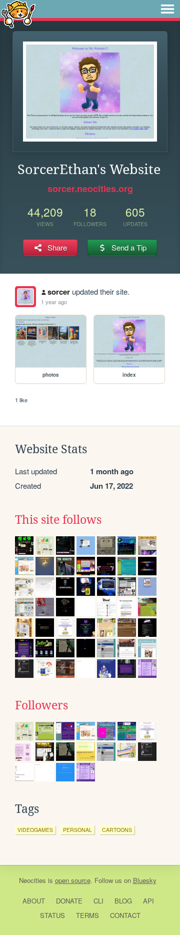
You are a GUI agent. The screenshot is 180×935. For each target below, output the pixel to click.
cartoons (117, 829)
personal (77, 829)
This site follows (58, 519)
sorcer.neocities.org (90, 188)
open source (72, 880)
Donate (69, 900)
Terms (87, 915)
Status (52, 915)
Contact (125, 915)
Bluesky (144, 880)
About (33, 900)
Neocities (32, 880)
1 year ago (54, 302)
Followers (41, 705)
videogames (35, 829)
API (148, 900)
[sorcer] (25, 296)
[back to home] (18, 14)
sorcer (59, 291)
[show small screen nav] (167, 9)
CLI (99, 900)
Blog (123, 900)
